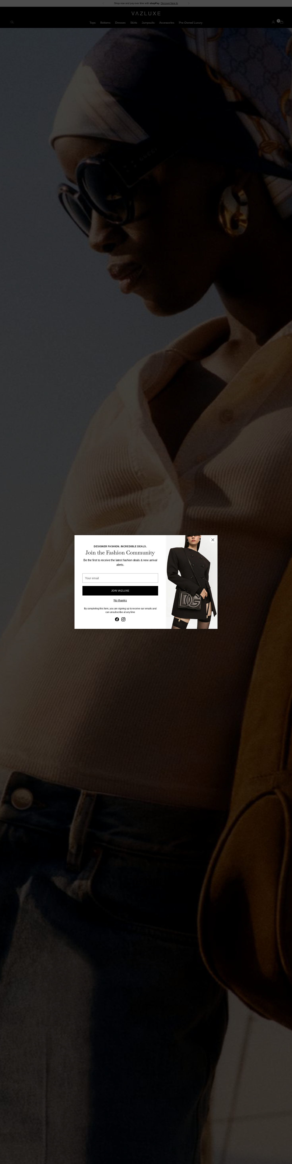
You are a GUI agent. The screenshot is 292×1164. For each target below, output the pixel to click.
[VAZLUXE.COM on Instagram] (123, 620)
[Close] (213, 540)
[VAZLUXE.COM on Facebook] (117, 620)
